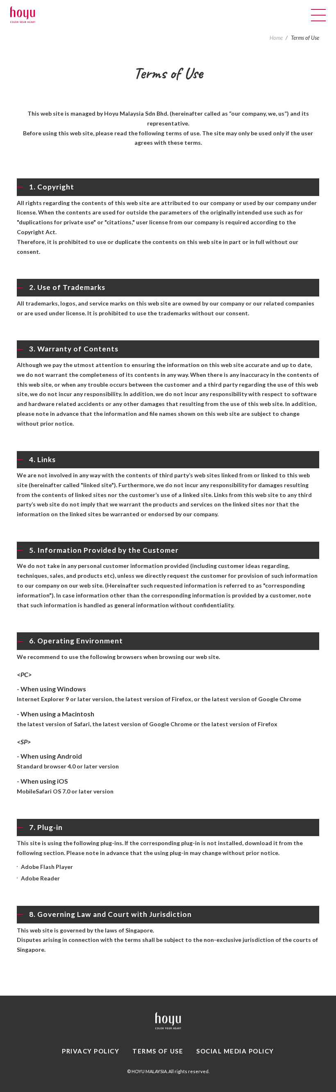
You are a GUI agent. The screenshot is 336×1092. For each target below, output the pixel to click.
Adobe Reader (40, 878)
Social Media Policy (235, 1051)
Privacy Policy (90, 1051)
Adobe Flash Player (47, 866)
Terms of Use (157, 1051)
